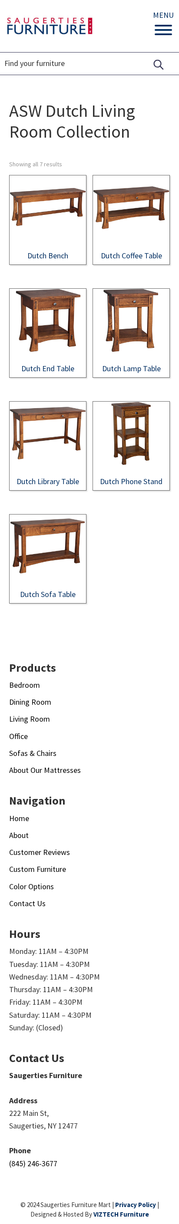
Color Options (31, 886)
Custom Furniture (37, 869)
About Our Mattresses (45, 770)
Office (18, 736)
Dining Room (30, 702)
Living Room (29, 719)
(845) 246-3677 (33, 1163)
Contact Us (27, 903)
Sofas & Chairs (32, 753)
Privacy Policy (135, 1205)
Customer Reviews (39, 852)
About (19, 835)
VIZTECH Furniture (121, 1214)
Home (19, 818)
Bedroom (24, 685)
